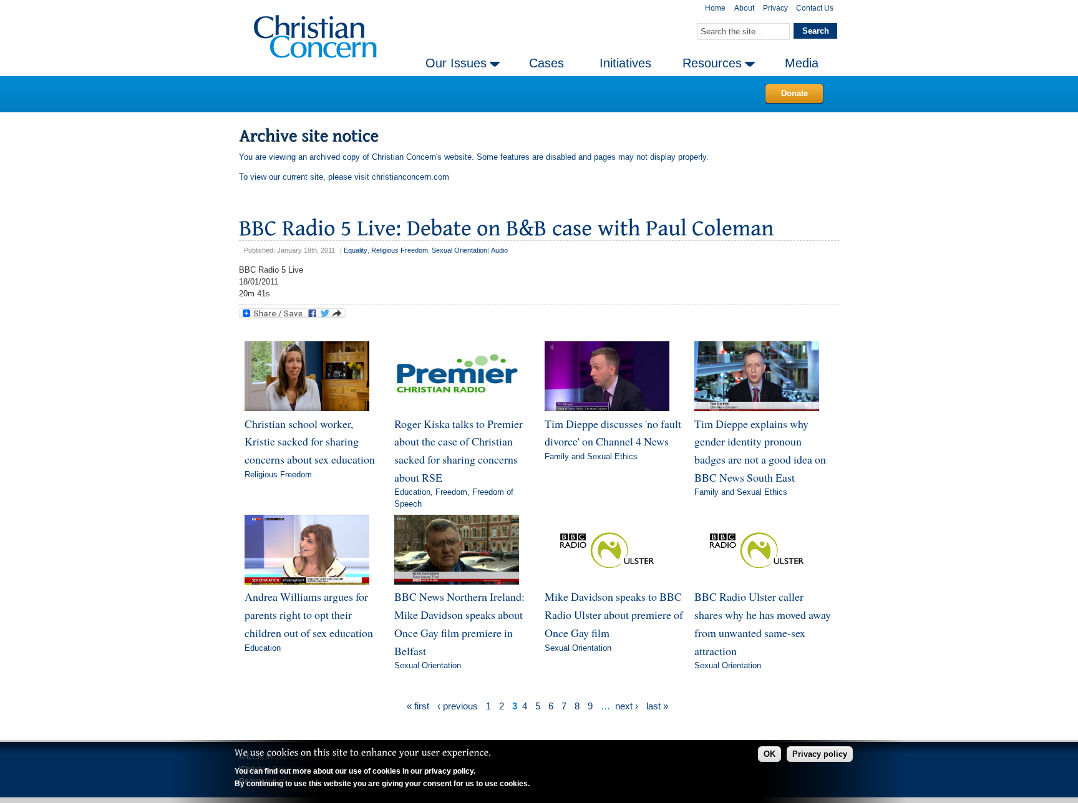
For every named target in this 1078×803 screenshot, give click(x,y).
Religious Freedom (399, 250)
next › (626, 706)
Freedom (451, 492)
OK (769, 754)
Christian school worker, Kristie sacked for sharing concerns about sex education (310, 441)
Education (412, 492)
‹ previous (457, 706)
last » (657, 706)
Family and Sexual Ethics (591, 456)
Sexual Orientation (459, 250)
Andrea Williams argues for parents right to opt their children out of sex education (309, 614)
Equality (355, 250)
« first (418, 706)
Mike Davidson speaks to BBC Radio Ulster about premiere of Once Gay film (614, 614)
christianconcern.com (410, 177)
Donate (794, 93)
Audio (499, 250)
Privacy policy (819, 754)
